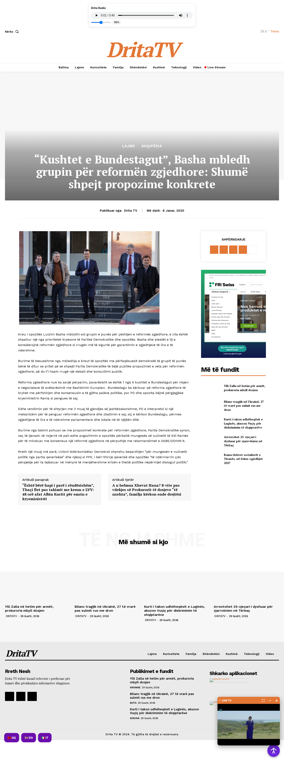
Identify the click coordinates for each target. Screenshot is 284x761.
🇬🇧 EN (29, 737)
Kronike (135, 687)
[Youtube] (32, 696)
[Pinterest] (233, 249)
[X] (224, 249)
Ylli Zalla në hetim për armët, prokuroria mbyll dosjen (244, 388)
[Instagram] (20, 696)
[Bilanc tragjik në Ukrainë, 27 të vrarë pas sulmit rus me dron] (210, 405)
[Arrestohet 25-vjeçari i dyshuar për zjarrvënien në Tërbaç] (210, 441)
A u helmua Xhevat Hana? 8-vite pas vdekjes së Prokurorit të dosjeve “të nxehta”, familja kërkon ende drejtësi (146, 490)
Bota (133, 702)
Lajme (128, 146)
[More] (252, 249)
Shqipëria (152, 146)
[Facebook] (214, 249)
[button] (12, 31)
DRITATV (11, 616)
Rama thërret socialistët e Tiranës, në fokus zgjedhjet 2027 (243, 459)
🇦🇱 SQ (11, 737)
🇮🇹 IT (44, 737)
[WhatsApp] (243, 249)
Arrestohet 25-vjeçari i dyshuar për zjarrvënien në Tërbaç (243, 441)
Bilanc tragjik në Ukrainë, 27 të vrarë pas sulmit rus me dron (244, 406)
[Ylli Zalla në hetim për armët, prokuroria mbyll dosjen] (210, 388)
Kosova (134, 718)
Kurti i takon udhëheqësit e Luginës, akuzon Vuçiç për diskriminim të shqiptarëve (243, 423)
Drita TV (130, 210)
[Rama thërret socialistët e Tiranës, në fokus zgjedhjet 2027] (210, 459)
